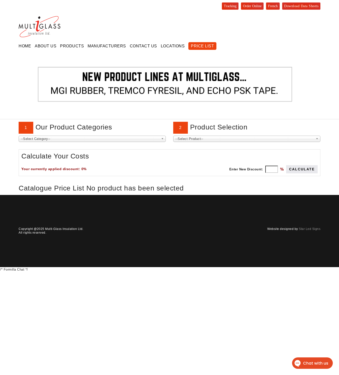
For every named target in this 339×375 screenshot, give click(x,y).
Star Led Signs (309, 229)
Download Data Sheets (301, 6)
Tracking (230, 6)
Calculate (302, 169)
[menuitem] (25, 46)
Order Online (252, 6)
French (273, 6)
